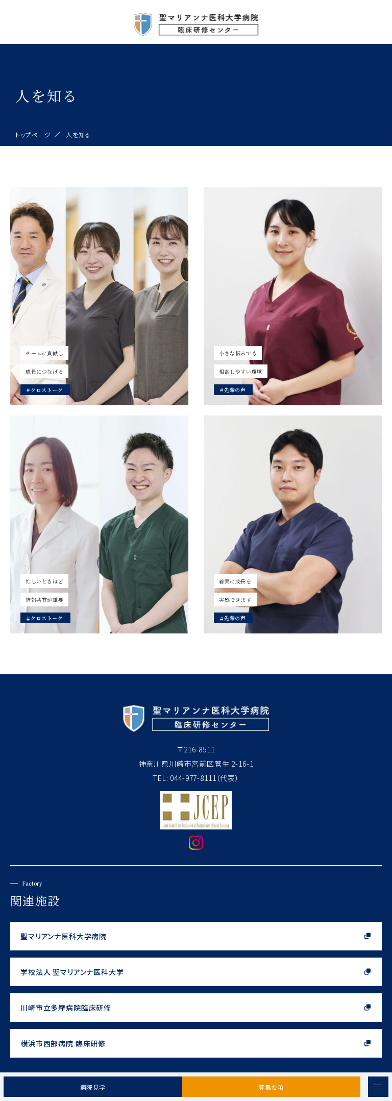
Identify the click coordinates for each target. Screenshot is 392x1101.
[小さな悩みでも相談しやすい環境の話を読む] (293, 296)
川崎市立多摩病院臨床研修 (65, 1007)
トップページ (33, 134)
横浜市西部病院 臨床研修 (63, 1043)
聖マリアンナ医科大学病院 (63, 936)
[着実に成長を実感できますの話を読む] (293, 524)
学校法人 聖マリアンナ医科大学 (72, 972)
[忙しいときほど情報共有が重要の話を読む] (99, 524)
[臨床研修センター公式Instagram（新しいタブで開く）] (196, 845)
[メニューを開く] (378, 1086)
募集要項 (271, 1087)
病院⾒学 (93, 1087)
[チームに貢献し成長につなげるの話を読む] (99, 296)
